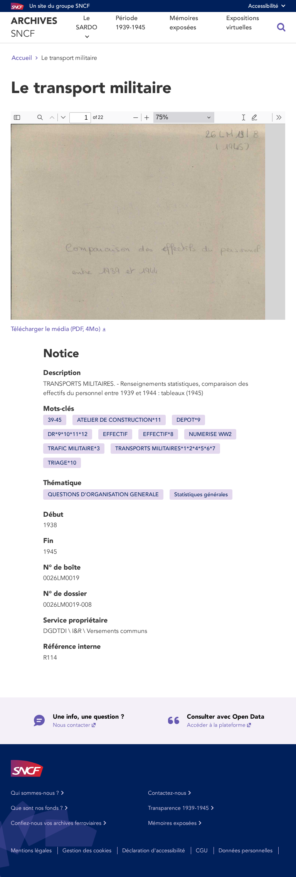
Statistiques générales (201, 494)
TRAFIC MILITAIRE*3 (74, 448)
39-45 (55, 420)
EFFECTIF (115, 434)
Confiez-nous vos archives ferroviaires (56, 823)
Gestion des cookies (86, 850)
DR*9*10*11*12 (67, 434)
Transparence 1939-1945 (178, 808)
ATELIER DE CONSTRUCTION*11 (119, 420)
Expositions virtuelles (242, 22)
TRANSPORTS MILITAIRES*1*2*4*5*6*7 (165, 448)
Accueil (22, 58)
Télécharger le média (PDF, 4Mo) (55, 329)
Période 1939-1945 (130, 22)
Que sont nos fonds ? (37, 808)
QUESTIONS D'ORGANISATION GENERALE (103, 494)
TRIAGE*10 (62, 463)
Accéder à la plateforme (216, 725)
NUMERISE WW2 (210, 434)
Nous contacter (71, 725)
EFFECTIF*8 (158, 434)
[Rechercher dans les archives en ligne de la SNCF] (281, 27)
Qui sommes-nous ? (35, 793)
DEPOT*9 (188, 420)
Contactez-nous (167, 793)
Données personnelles (245, 850)
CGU (202, 850)
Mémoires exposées (184, 22)
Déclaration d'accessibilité (153, 850)
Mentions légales (31, 850)
